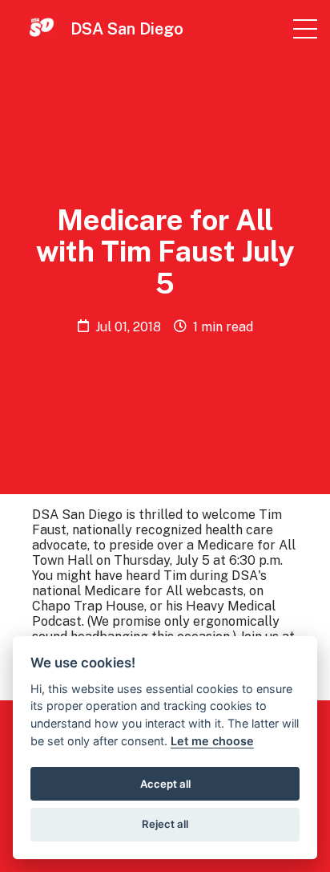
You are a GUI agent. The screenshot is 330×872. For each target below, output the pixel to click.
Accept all (165, 783)
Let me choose (212, 741)
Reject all (165, 823)
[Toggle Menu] (305, 29)
